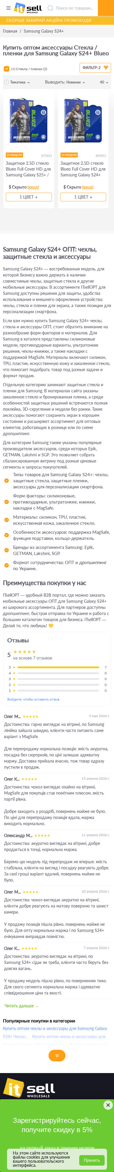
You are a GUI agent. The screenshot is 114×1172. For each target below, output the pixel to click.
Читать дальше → (22, 1005)
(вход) (33, 187)
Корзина (106, 1)
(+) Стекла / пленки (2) (29, 69)
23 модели (14, 155)
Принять (92, 1160)
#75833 (46, 155)
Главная (10, 31)
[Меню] (8, 8)
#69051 (101, 155)
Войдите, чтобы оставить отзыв (33, 699)
